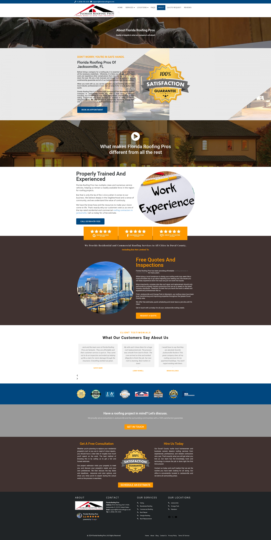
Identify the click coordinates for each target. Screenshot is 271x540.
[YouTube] (176, 518)
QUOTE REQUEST (174, 7)
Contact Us (163, 536)
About (161, 7)
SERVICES (129, 7)
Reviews (187, 7)
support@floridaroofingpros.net (120, 510)
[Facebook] (169, 518)
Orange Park (175, 506)
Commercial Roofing (146, 509)
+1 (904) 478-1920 (115, 512)
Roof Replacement (146, 519)
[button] (132, 375)
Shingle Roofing (145, 515)
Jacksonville (174, 503)
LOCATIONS (142, 7)
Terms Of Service (183, 536)
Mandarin (174, 509)
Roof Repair (143, 512)
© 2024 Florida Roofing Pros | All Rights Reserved (104, 535)
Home (120, 7)
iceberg (105, 195)
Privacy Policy (172, 536)
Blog (157, 536)
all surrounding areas (88, 102)
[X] (172, 518)
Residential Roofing (146, 506)
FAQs (153, 7)
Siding (142, 503)
